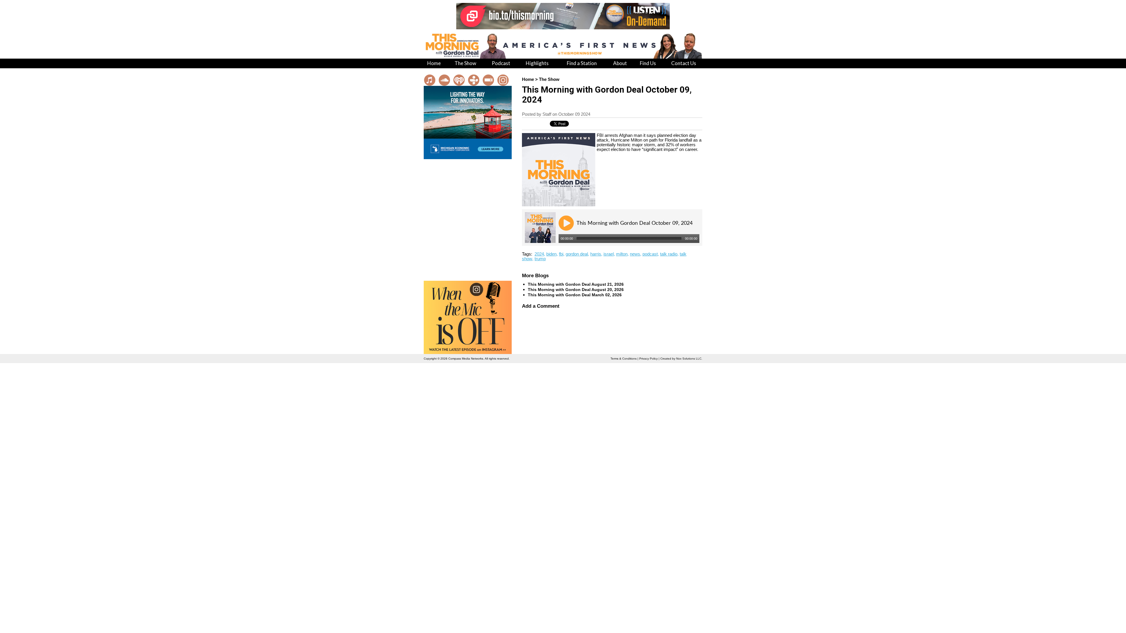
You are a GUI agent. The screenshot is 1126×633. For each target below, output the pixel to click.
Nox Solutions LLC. (689, 358)
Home (528, 79)
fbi (561, 254)
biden (551, 254)
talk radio (668, 254)
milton (622, 254)
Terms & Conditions (624, 358)
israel (608, 254)
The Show (549, 79)
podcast (650, 254)
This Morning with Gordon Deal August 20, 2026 (576, 289)
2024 (539, 254)
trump (540, 258)
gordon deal (577, 254)
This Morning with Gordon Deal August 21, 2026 (576, 284)
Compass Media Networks (465, 358)
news (635, 254)
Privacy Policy (648, 358)
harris (595, 254)
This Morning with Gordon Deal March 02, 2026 (575, 294)
